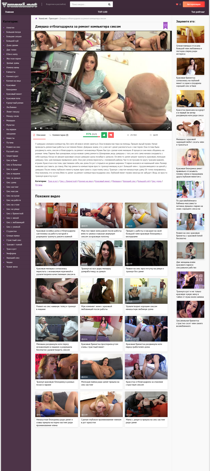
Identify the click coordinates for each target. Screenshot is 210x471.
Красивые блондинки (11, 87)
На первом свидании (11, 131)
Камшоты (10, 72)
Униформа (11, 253)
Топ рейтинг (198, 11)
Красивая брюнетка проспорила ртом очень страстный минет (99, 345)
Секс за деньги (13, 178)
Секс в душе (12, 169)
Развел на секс (13, 147)
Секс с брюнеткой (68, 181)
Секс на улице (12, 209)
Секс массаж (12, 191)
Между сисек (12, 116)
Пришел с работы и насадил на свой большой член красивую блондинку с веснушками (144, 233)
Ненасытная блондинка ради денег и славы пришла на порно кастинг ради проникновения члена (54, 422)
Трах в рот (53, 181)
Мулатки (10, 125)
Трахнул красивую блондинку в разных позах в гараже (55, 383)
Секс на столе (12, 204)
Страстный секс (13, 240)
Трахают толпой (14, 244)
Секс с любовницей (15, 222)
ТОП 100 (102, 11)
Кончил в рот (12, 76)
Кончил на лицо (86, 181)
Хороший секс (129, 181)
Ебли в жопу (12, 54)
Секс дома (156, 181)
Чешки (9, 262)
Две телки (11, 49)
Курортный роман (14, 102)
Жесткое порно (13, 58)
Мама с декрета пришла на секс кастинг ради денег (145, 421)
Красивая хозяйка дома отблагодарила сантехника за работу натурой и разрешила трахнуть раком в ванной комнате (55, 235)
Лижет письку (12, 111)
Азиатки (10, 27)
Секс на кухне (12, 195)
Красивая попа (13, 98)
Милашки (116, 181)
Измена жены (12, 67)
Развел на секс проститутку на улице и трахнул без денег (145, 270)
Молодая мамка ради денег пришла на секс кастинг (100, 383)
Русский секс (12, 151)
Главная (9, 11)
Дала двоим (12, 45)
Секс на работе (13, 200)
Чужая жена (12, 266)
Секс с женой (12, 218)
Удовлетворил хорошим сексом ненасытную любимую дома (141, 308)
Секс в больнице (14, 164)
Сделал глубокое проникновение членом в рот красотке (101, 421)
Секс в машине (13, 173)
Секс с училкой (13, 226)
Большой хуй (144, 181)
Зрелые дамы (12, 63)
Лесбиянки (11, 107)
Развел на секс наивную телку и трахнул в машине (56, 308)
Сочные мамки (13, 235)
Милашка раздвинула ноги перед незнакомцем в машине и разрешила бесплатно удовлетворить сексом (54, 347)
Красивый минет (102, 181)
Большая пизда (13, 32)
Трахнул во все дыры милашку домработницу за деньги (96, 270)
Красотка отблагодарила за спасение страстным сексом (144, 383)
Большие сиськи (13, 36)
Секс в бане (11, 160)
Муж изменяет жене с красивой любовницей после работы (96, 308)
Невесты (10, 138)
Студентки (11, 231)
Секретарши (12, 155)
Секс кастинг (12, 187)
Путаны (38, 185)
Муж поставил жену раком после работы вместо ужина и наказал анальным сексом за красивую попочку (101, 233)
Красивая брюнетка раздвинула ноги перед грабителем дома (144, 345)
